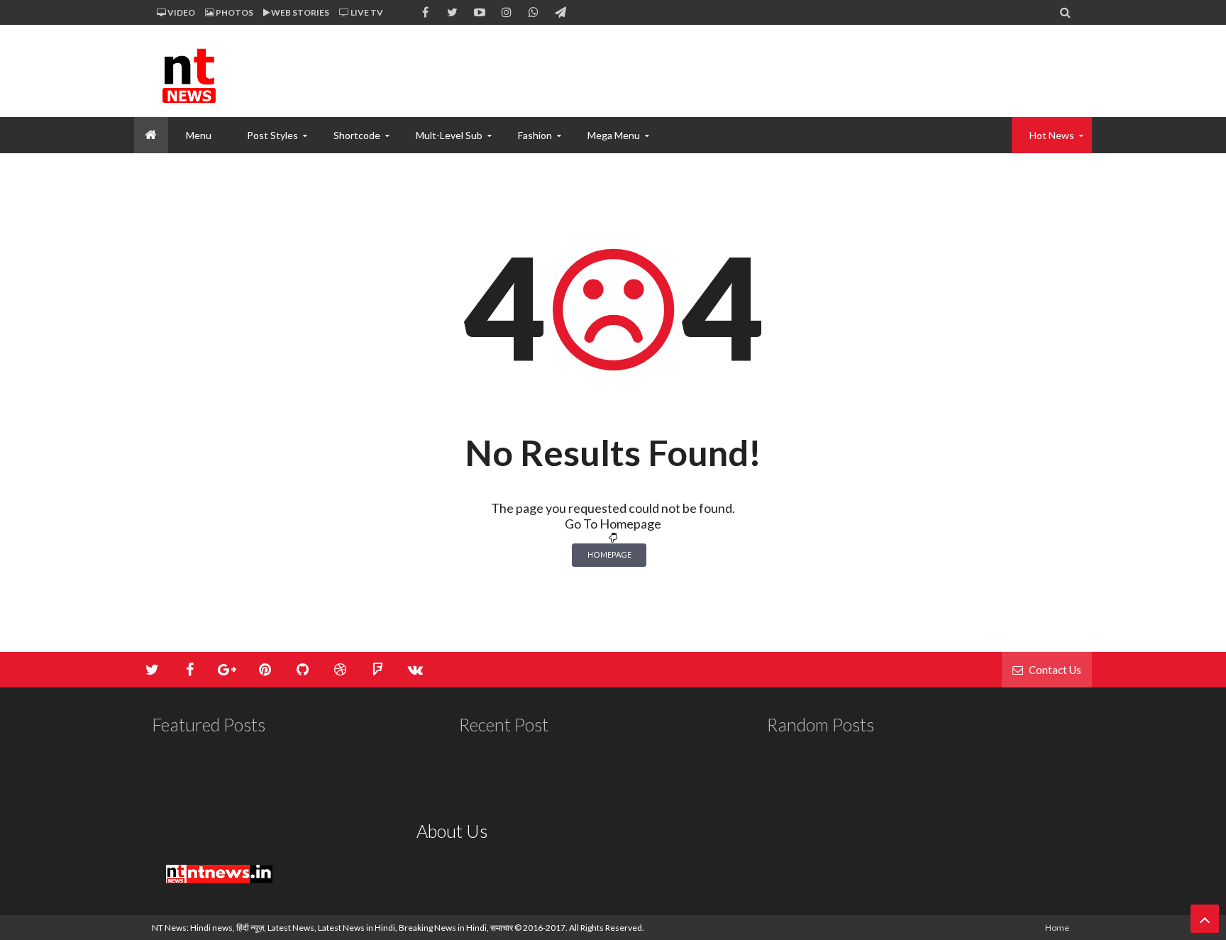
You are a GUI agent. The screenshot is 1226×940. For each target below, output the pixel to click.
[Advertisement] (816, 71)
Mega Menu (613, 135)
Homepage (609, 554)
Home (1057, 927)
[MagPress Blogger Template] (258, 71)
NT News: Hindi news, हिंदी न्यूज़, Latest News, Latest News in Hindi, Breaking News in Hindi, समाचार (332, 927)
